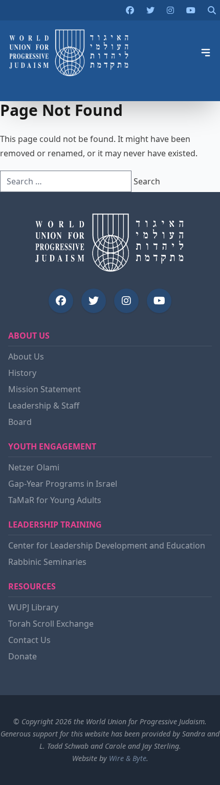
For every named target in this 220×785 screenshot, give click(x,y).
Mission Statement (44, 389)
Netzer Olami (33, 467)
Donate (22, 656)
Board (20, 421)
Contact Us (29, 640)
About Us (26, 356)
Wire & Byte (127, 758)
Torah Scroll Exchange (51, 623)
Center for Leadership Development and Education (106, 545)
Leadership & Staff (43, 405)
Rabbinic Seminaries (47, 561)
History (22, 372)
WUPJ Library (33, 607)
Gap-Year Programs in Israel (62, 483)
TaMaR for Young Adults (54, 500)
